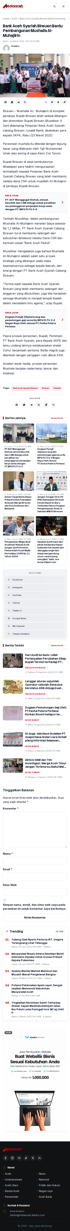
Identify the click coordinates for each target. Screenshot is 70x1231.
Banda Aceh (12, 1190)
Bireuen (45, 388)
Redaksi (15, 46)
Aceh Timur (32, 772)
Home (6, 18)
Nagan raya (46, 1190)
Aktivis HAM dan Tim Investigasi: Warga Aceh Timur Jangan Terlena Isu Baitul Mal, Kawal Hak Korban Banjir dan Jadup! (45, 767)
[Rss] (39, 1158)
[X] (39, 405)
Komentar (11, 808)
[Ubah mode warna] (54, 6)
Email (7, 869)
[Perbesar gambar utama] (35, 76)
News (42, 1173)
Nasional (44, 1179)
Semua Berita (57, 418)
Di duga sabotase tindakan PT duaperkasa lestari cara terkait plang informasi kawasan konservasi (46, 739)
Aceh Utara (11, 1185)
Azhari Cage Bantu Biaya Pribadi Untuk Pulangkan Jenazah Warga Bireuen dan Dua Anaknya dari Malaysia (17, 502)
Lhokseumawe (13, 1179)
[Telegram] (18, 102)
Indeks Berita (57, 645)
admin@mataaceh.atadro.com (27, 1215)
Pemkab (57, 388)
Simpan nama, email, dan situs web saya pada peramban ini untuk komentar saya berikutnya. (34, 907)
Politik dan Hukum (49, 1185)
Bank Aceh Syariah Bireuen (25, 388)
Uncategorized (35, 667)
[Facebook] (5, 102)
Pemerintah (11, 1196)
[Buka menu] (63, 6)
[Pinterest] (46, 405)
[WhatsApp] (12, 102)
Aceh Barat (32, 720)
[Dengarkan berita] (45, 102)
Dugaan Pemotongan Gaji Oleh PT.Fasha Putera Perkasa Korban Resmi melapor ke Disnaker (45, 713)
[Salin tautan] (25, 102)
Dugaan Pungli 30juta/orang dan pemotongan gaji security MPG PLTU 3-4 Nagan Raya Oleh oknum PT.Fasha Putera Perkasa (30, 321)
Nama (8, 853)
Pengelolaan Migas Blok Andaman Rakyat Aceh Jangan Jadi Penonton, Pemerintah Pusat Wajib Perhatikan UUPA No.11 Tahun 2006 (17, 549)
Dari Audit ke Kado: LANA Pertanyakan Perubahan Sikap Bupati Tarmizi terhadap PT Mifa (45, 660)
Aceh (14, 18)
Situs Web (10, 885)
